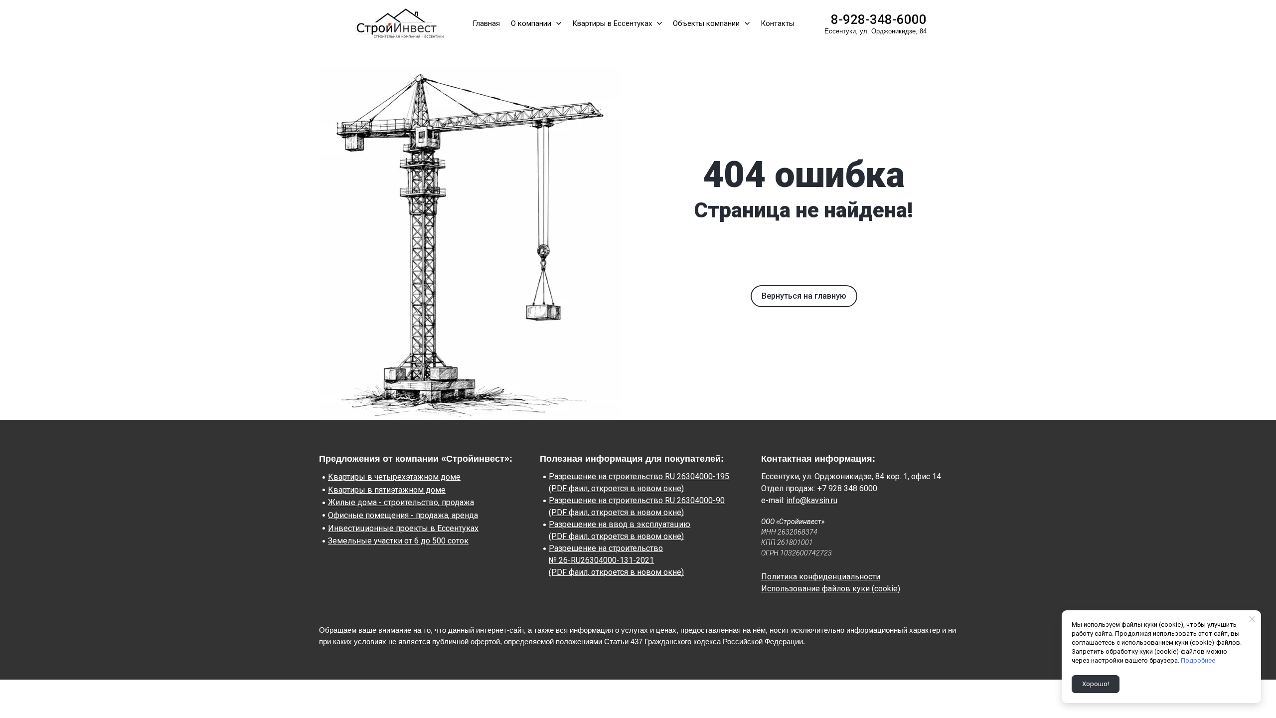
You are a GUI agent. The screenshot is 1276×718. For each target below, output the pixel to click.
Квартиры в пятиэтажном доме (387, 490)
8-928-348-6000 (879, 19)
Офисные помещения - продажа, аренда (403, 515)
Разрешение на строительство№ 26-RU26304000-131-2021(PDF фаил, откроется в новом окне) (616, 560)
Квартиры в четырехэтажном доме (394, 477)
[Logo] (397, 23)
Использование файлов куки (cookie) (830, 588)
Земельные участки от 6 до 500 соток (398, 540)
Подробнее (1198, 660)
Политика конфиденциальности (820, 576)
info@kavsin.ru (812, 500)
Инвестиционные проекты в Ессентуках (403, 528)
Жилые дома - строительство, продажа (401, 502)
